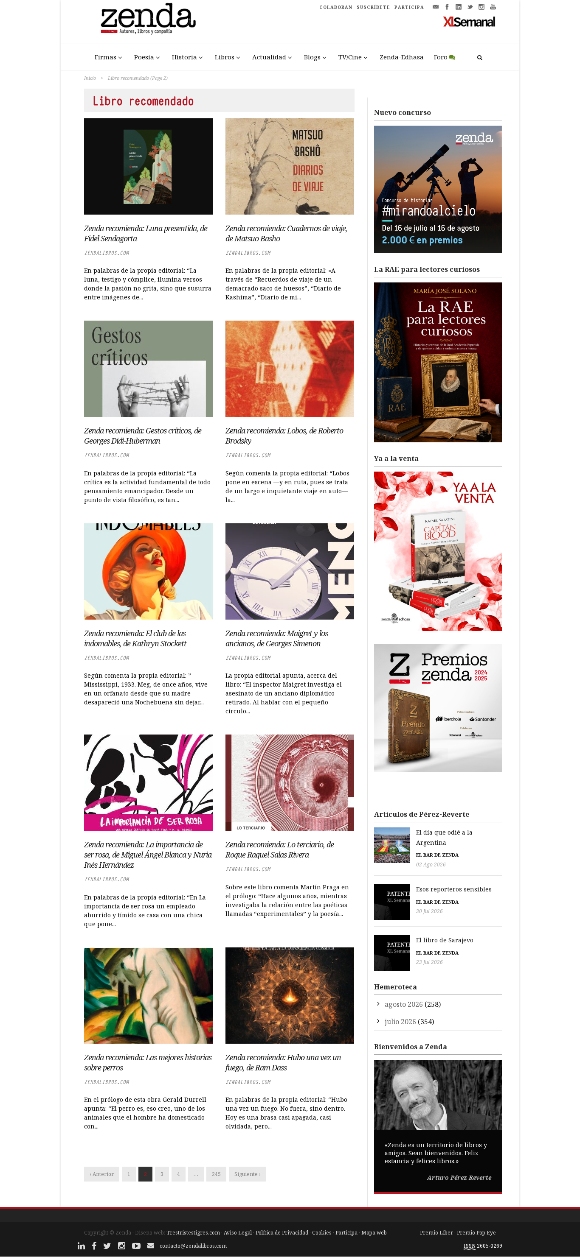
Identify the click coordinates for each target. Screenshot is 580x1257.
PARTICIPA (409, 7)
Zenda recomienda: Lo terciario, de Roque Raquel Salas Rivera (279, 849)
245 (216, 1174)
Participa (346, 1232)
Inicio (90, 78)
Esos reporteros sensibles (454, 889)
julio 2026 (400, 1021)
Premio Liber (436, 1232)
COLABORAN (335, 7)
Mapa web (374, 1232)
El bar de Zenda (437, 855)
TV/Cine (350, 57)
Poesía (144, 57)
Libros (224, 57)
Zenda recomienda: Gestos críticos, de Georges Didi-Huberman (142, 435)
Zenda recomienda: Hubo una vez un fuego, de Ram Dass (283, 1062)
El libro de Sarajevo (444, 940)
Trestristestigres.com (193, 1232)
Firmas (105, 57)
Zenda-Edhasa (402, 57)
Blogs (312, 57)
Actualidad (269, 57)
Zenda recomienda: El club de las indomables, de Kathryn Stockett (135, 638)
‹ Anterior (102, 1174)
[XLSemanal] (469, 21)
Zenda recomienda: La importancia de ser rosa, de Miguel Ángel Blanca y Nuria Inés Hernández (147, 854)
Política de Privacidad (282, 1232)
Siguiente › (247, 1174)
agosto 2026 (404, 1004)
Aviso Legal (238, 1232)
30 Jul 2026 (429, 911)
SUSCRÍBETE (373, 7)
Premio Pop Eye (476, 1232)
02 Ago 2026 (431, 864)
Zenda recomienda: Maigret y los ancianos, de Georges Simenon (276, 638)
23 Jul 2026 (429, 962)
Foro (441, 57)
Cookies (322, 1232)
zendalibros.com (106, 253)
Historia (184, 57)
